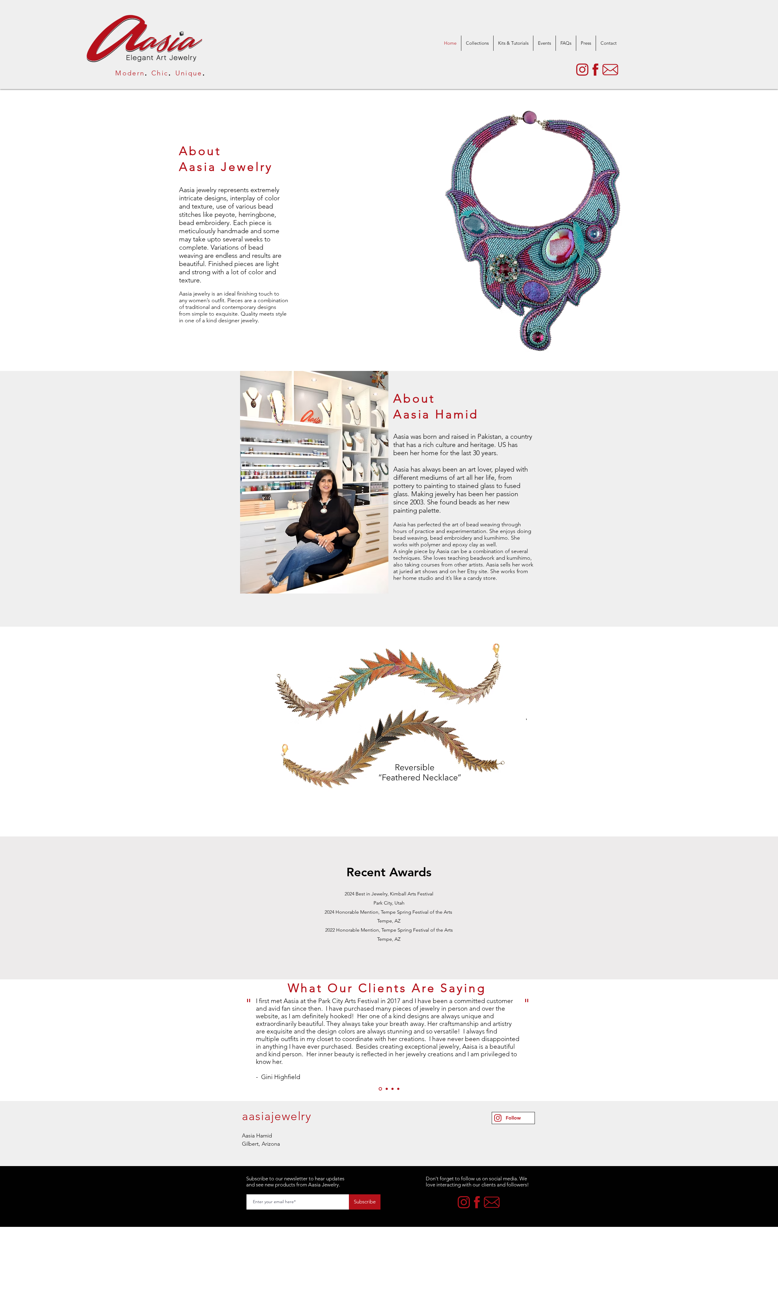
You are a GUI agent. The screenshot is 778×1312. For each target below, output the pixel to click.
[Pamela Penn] (398, 1089)
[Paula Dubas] (387, 1089)
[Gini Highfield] (380, 1089)
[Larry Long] (392, 1089)
